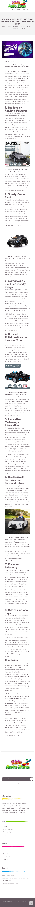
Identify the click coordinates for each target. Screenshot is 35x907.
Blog (4, 835)
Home (3, 26)
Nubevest (29, 901)
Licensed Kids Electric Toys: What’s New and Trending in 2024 (17, 66)
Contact (5, 859)
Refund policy (7, 832)
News (9, 26)
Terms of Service (8, 829)
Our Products (6, 857)
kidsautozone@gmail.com (10, 884)
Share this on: (9, 736)
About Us (5, 854)
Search (5, 826)
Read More (22, 813)
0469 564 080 (7, 881)
